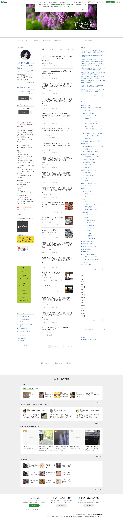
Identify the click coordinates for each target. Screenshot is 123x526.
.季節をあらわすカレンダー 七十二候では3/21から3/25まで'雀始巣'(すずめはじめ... (57, 145)
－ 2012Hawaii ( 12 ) (88, 222)
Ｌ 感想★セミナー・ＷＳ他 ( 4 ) (91, 151)
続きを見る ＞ (30, 82)
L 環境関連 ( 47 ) (87, 193)
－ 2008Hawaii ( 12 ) (88, 220)
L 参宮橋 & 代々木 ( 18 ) (89, 209)
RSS (84, 337)
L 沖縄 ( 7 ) (86, 233)
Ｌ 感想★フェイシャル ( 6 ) (90, 149)
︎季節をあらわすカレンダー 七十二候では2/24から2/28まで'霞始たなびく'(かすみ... (57, 260)
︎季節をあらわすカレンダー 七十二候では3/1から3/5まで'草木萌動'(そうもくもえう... (57, 245)
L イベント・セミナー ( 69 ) (90, 135)
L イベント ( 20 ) (87, 215)
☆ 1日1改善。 (47, 286)
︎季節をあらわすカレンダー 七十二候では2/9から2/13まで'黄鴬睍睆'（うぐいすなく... (57, 315)
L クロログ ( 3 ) (86, 186)
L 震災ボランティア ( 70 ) (89, 257)
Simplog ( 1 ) (84, 262)
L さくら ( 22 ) (86, 191)
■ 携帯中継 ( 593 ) (86, 251)
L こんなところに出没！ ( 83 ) (90, 204)
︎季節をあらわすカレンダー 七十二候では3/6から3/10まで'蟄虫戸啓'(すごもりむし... (57, 190)
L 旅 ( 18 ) (85, 217)
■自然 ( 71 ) (84, 188)
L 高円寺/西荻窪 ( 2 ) (88, 207)
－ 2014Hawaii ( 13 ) (88, 228)
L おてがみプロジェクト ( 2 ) (90, 259)
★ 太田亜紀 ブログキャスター (25, 332)
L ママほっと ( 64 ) (87, 126)
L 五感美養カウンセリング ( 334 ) (91, 141)
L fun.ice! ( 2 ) (86, 118)
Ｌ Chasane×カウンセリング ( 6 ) (91, 133)
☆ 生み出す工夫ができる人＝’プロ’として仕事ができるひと (53, 205)
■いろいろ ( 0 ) (85, 199)
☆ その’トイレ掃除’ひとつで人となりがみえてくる (52, 231)
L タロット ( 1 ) (86, 201)
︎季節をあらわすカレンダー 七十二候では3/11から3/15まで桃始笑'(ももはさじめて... (57, 175)
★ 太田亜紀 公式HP (23, 316)
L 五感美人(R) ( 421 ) (88, 175)
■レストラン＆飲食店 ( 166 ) (88, 183)
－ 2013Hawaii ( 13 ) (88, 225)
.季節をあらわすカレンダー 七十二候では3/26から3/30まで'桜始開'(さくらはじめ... (57, 130)
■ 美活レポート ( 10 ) (87, 243)
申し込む (89, 505)
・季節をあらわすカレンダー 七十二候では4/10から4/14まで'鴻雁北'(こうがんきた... (57, 101)
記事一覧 (36, 40)
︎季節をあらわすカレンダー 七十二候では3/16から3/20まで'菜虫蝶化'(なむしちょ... (57, 160)
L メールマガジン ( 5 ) (88, 115)
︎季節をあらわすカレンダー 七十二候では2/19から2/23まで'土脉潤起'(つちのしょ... (57, 300)
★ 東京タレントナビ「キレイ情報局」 (25, 325)
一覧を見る (93, 95)
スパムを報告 (51, 516)
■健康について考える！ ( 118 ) (89, 170)
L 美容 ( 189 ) (86, 178)
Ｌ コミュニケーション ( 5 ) (90, 121)
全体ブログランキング (23, 87)
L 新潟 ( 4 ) (87, 236)
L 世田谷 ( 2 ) (84, 212)
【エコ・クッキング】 (23, 335)
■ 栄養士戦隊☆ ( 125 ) (87, 241)
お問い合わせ (60, 516)
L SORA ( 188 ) (86, 138)
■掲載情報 (49, 335)
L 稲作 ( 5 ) (86, 196)
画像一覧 (47, 40)
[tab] (28, 388)
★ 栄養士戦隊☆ (22, 328)
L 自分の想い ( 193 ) (88, 162)
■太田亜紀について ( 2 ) (87, 154)
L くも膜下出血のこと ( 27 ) (90, 157)
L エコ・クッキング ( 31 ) (89, 123)
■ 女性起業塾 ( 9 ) (86, 249)
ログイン (118, 2)
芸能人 (37, 388)
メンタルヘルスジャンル (23, 91)
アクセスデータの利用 (77, 516)
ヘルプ (100, 516)
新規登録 (110, 2)
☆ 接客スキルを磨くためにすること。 (53, 274)
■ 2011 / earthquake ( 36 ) (88, 254)
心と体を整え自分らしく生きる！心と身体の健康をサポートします (25, 65)
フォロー (24, 98)
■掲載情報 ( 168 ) (85, 105)
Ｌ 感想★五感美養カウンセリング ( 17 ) (93, 146)
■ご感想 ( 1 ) (84, 143)
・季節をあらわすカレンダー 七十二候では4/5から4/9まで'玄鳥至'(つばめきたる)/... (57, 116)
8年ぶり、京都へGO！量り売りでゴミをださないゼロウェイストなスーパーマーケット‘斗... (57, 58)
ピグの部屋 (30, 71)
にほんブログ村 (21, 250)
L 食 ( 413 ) (85, 180)
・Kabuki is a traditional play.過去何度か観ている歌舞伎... (56, 72)
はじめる (34, 505)
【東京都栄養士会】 (22, 340)
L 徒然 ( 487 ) (86, 167)
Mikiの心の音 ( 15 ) (86, 265)
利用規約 (68, 516)
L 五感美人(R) (51, 65)
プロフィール (21, 71)
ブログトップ (23, 40)
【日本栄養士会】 (22, 338)
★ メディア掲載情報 (23, 319)
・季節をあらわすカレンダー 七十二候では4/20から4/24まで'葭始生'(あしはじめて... (57, 86)
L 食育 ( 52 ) (86, 110)
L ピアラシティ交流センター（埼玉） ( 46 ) (92, 129)
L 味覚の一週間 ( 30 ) (87, 113)
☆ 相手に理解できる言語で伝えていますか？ (52, 218)
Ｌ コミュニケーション (54, 212)
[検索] (103, 41)
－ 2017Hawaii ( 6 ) (88, 238)
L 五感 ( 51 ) (85, 172)
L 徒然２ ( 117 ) (86, 164)
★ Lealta (20, 321)
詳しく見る (61, 505)
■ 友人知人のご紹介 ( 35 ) (88, 246)
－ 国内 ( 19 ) (86, 230)
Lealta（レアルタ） (22, 220)
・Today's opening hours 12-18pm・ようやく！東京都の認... (57, 329)
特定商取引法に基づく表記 (91, 516)
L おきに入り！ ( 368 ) (88, 159)
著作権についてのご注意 (89, 339)
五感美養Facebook (23, 235)
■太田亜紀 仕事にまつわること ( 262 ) (91, 107)
